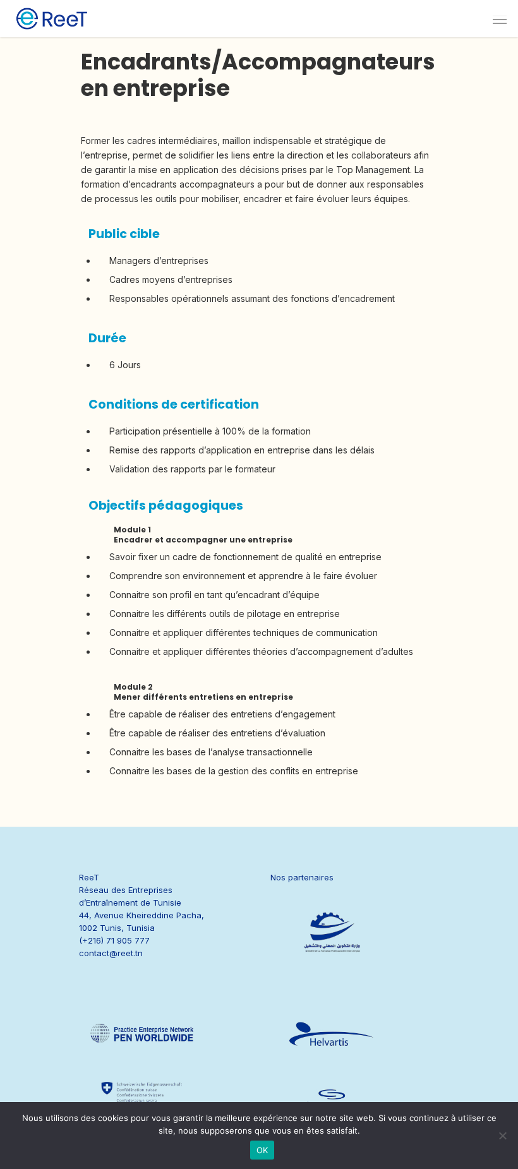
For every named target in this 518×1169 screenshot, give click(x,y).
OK (262, 1150)
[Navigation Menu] (500, 19)
